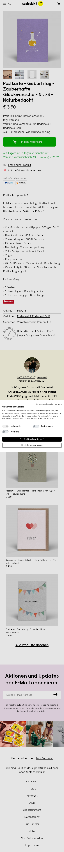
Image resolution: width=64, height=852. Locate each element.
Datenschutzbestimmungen (49, 404)
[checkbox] (5, 426)
